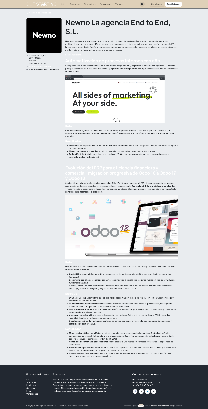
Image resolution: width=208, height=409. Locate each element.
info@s (139, 382)
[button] (142, 4)
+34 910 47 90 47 (144, 385)
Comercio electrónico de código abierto (166, 406)
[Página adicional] (153, 391)
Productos (31, 385)
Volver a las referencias (40, 13)
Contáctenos (32, 394)
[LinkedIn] (147, 391)
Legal (28, 391)
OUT (41, 4)
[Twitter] (141, 391)
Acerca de (31, 382)
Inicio (28, 379)
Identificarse (156, 4)
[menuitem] (63, 4)
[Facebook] (135, 391)
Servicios (30, 388)
